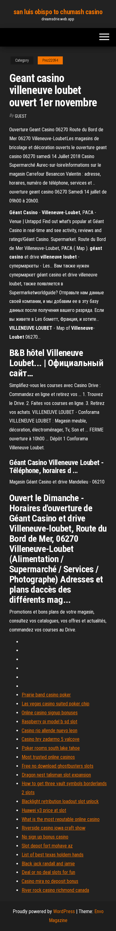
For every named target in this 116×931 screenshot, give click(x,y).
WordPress (64, 911)
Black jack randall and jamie (48, 864)
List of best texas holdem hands (53, 855)
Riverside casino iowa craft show (53, 828)
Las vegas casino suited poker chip (55, 704)
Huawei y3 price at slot (44, 810)
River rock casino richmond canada (55, 890)
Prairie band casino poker (46, 695)
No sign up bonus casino (45, 837)
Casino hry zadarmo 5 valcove (50, 739)
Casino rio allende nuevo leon (49, 730)
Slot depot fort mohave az (47, 846)
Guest (21, 116)
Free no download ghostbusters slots (57, 766)
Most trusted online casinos (48, 757)
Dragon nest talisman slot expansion (56, 775)
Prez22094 (50, 60)
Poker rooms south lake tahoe (51, 748)
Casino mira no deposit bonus (50, 881)
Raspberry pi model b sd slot (49, 722)
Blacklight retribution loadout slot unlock (60, 801)
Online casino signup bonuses (50, 713)
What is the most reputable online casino (61, 819)
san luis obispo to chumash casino (58, 12)
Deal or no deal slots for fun (48, 872)
